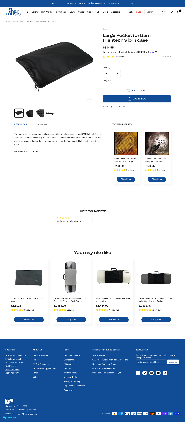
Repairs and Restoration (74, 386)
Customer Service (72, 355)
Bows (72, 12)
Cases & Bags (17, 22)
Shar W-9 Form (99, 355)
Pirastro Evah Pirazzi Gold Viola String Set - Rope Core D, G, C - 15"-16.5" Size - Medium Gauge (125, 160)
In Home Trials (70, 377)
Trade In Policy (70, 373)
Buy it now (139, 99)
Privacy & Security (72, 381)
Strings (90, 12)
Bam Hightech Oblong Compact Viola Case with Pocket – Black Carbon (70, 299)
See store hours (12, 369)
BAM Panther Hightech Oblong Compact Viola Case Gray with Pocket (156, 299)
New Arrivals (46, 12)
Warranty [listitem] (42, 124)
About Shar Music (41, 355)
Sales (138, 12)
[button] (178, 12)
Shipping (67, 364)
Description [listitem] (20, 124)
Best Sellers (32, 12)
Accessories (117, 12)
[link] (32, 12)
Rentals (129, 12)
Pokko (36, 360)
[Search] (163, 12)
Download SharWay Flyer (103, 368)
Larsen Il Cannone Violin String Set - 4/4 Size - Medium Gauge (155, 160)
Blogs (35, 373)
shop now (126, 179)
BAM (105, 29)
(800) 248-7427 (12, 373)
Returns (67, 368)
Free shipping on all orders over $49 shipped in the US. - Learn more (92, 3)
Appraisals (68, 390)
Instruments (61, 12)
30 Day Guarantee (41, 364)
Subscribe (173, 362)
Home (7, 22)
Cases (81, 12)
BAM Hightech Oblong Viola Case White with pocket (113, 299)
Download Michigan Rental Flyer (106, 373)
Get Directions (11, 366)
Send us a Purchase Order (104, 364)
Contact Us (69, 360)
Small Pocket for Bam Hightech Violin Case (27, 299)
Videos (36, 377)
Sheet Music (102, 12)
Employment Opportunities (44, 368)
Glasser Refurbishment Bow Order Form (110, 360)
